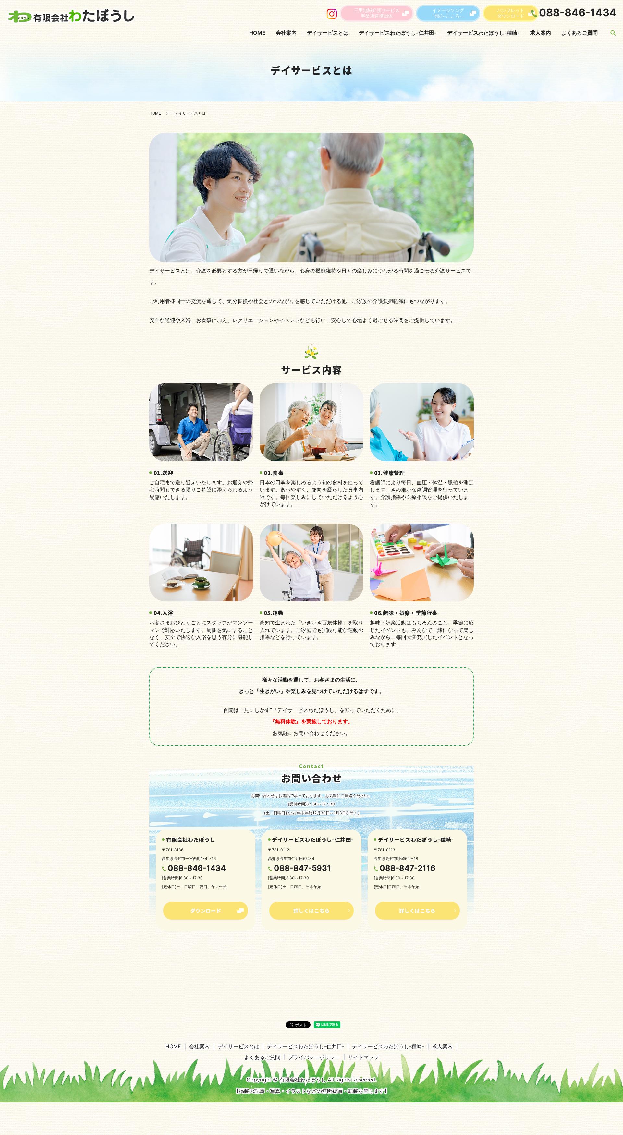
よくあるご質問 (579, 33)
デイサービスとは (327, 33)
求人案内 (540, 33)
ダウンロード (205, 910)
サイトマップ (363, 1057)
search (613, 33)
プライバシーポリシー (314, 1057)
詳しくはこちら (311, 910)
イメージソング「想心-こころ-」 (448, 12)
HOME (257, 33)
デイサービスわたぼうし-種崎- (483, 33)
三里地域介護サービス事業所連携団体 (376, 12)
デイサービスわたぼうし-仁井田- (398, 33)
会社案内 (286, 33)
